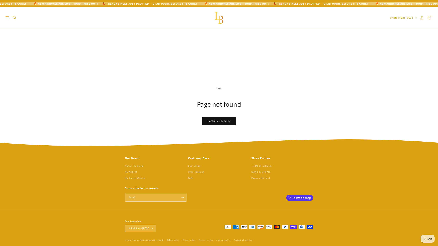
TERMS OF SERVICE (261, 165)
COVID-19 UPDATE (261, 171)
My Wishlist (131, 171)
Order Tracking (196, 171)
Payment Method (260, 178)
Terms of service (206, 240)
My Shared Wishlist (135, 178)
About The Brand (134, 165)
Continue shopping (219, 120)
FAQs (190, 178)
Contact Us (194, 165)
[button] (7, 18)
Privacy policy (189, 240)
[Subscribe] (182, 198)
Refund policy (173, 240)
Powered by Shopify (155, 240)
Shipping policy (223, 240)
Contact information (243, 240)
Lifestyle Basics (139, 240)
